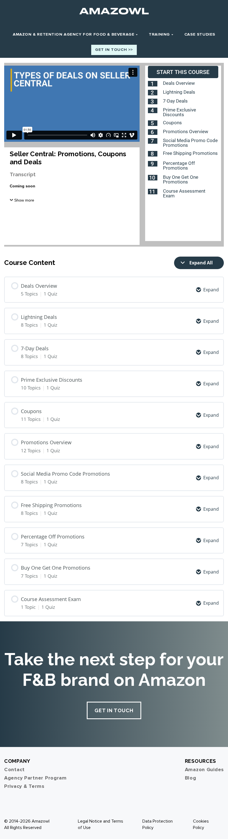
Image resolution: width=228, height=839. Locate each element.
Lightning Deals (179, 92)
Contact (14, 769)
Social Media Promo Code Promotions (190, 143)
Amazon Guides (204, 769)
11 (152, 191)
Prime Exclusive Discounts (179, 112)
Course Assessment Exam (184, 193)
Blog (190, 778)
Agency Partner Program (35, 778)
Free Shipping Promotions (190, 153)
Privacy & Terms (24, 786)
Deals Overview (179, 83)
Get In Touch (114, 710)
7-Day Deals (175, 101)
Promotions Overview (185, 131)
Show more (24, 200)
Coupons (172, 122)
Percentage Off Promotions (179, 165)
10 (152, 177)
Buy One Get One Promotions (180, 179)
